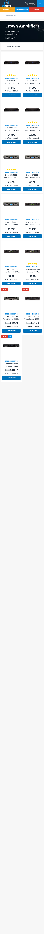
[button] (22, 47)
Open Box (7, 9)
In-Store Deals (22, 9)
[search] (18, 15)
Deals (36, 9)
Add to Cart (11, 95)
